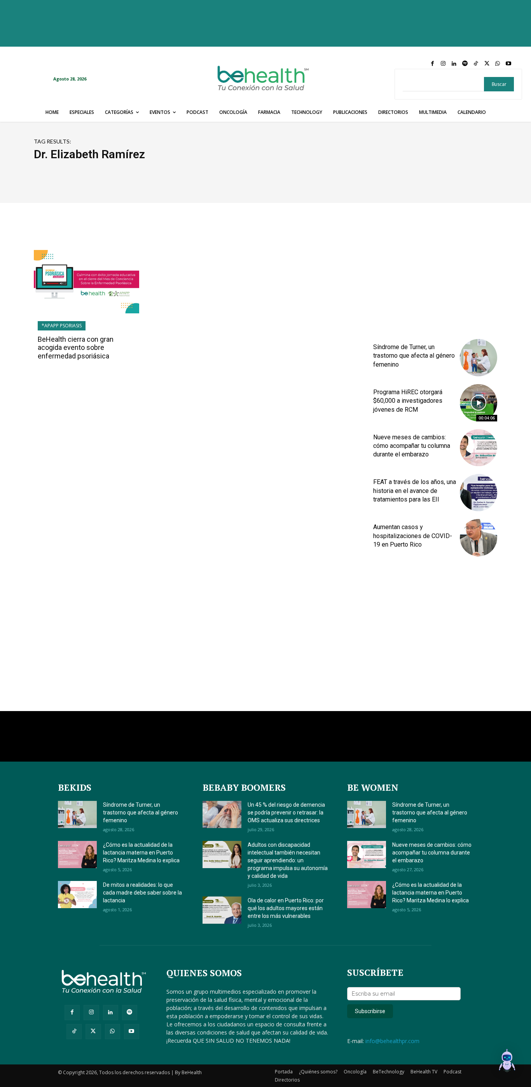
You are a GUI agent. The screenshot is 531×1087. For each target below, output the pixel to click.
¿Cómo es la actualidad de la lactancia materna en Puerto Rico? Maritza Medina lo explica (141, 852)
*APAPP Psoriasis (62, 325)
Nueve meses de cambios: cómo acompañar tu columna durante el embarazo (411, 445)
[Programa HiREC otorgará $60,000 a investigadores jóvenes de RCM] (478, 402)
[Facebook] (432, 63)
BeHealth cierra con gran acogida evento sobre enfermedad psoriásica (76, 347)
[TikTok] (475, 63)
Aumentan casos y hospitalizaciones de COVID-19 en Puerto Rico (412, 535)
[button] (506, 1061)
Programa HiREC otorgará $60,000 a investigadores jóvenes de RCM (407, 400)
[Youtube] (508, 63)
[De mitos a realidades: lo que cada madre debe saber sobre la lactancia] (77, 894)
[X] (486, 63)
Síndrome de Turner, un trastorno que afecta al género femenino (414, 355)
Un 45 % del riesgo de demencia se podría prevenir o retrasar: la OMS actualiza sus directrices (286, 812)
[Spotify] (464, 63)
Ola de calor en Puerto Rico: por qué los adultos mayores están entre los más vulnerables (286, 908)
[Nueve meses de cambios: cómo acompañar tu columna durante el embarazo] (478, 448)
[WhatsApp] (497, 63)
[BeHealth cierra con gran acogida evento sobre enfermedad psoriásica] (86, 281)
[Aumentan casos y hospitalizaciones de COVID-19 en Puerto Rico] (478, 537)
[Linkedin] (454, 63)
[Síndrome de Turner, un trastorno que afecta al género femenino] (478, 357)
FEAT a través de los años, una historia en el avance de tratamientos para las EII (414, 490)
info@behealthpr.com (392, 1041)
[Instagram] (443, 63)
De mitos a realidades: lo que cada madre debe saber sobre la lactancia (142, 893)
